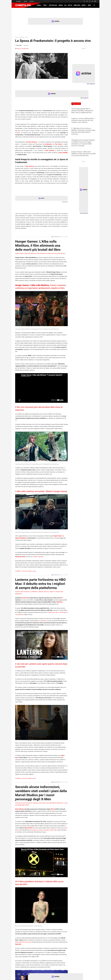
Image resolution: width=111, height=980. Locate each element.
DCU (61, 658)
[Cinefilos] (24, 5)
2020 (27, 37)
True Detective (19, 674)
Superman (43, 680)
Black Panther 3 (29, 888)
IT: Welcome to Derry (53, 672)
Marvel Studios (19, 869)
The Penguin (63, 672)
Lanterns (25, 658)
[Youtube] (95, 1)
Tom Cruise (58, 144)
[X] (92, 1)
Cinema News (22, 37)
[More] (66, 49)
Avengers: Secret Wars (50, 890)
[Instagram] (87, 1)
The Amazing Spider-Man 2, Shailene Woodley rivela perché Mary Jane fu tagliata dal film (82, 110)
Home (16, 37)
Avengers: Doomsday (37, 890)
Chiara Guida (19, 45)
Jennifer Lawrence (38, 616)
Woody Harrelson (20, 616)
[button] (94, 5)
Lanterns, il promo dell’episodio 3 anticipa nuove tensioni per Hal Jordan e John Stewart (82, 120)
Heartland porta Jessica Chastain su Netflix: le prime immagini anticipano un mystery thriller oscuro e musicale (83, 143)
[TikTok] (90, 1)
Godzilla (17, 132)
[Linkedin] (58, 49)
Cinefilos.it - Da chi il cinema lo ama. (25, 631)
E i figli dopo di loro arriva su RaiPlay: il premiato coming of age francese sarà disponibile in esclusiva (83, 131)
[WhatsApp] (55, 49)
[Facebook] (84, 1)
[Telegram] (62, 49)
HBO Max (59, 662)
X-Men (52, 869)
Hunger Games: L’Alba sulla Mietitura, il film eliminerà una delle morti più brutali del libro (40, 273)
